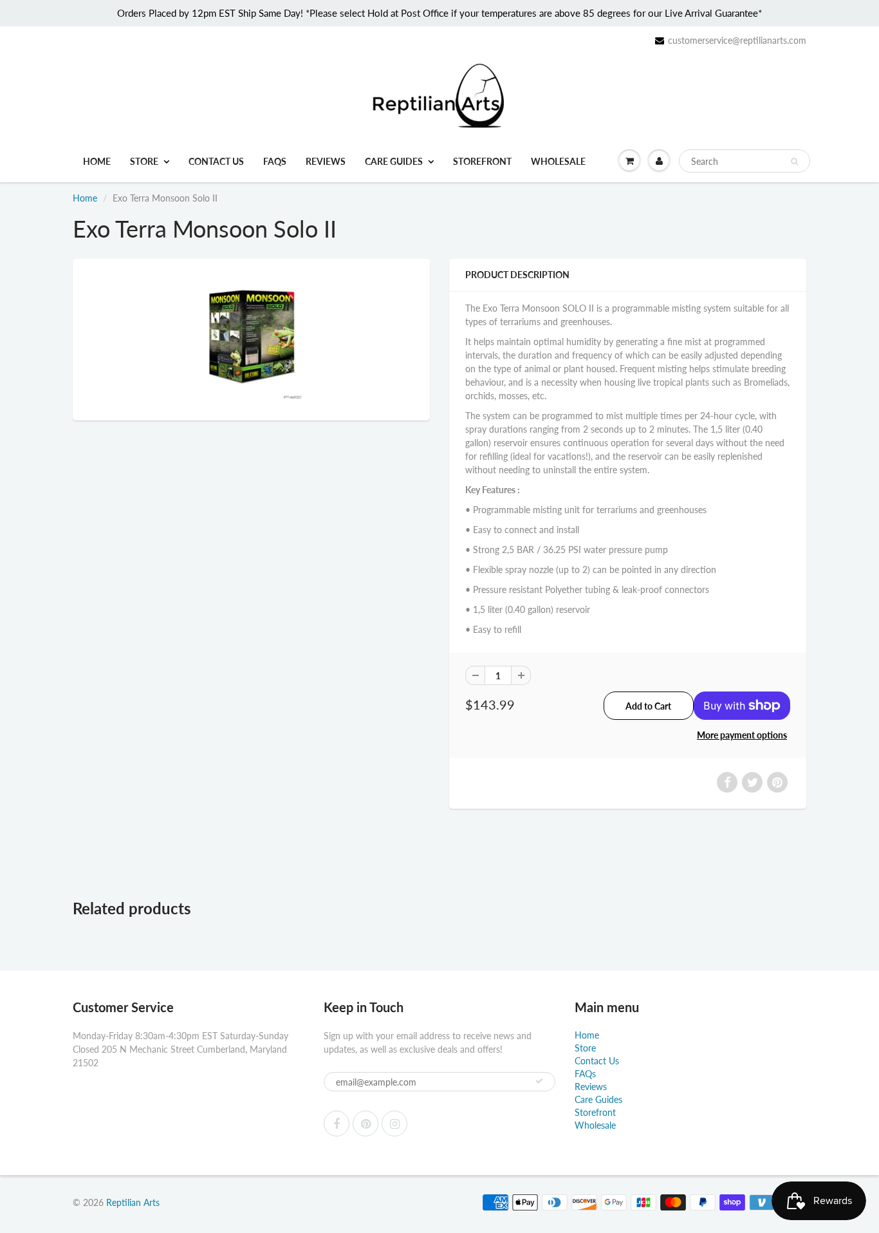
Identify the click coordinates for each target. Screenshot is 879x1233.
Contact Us (216, 161)
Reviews (326, 161)
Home (97, 161)
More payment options (742, 734)
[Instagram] (394, 1123)
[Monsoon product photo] (251, 338)
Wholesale (558, 161)
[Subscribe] (539, 1081)
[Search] (794, 161)
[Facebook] (336, 1123)
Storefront (482, 161)
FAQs (274, 161)
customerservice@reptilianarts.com (737, 40)
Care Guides (394, 161)
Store (144, 161)
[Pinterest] (365, 1123)
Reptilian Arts (133, 1202)
